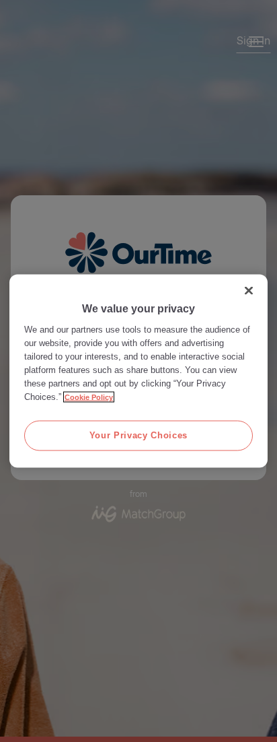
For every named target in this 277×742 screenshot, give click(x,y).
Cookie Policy (89, 397)
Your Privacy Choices (138, 435)
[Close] (249, 291)
